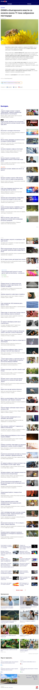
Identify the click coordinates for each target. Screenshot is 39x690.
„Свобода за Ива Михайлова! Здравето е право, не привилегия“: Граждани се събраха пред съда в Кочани (9, 560)
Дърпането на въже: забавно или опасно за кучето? (12, 169)
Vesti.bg (19, 676)
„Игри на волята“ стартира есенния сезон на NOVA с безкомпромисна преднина (6, 572)
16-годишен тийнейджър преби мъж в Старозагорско (11, 322)
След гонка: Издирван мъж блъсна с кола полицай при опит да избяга (11, 189)
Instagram (21, 87)
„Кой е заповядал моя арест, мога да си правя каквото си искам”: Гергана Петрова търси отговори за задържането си (13, 514)
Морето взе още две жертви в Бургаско (11, 389)
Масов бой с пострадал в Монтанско (10, 130)
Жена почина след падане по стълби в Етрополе (6, 584)
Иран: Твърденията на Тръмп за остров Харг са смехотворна (13, 341)
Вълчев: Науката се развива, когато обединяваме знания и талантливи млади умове (12, 159)
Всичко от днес (19, 590)
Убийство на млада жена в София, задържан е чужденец (25, 578)
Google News (10, 87)
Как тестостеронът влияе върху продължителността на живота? (7, 607)
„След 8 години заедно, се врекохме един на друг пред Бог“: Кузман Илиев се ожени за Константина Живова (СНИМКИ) (12, 360)
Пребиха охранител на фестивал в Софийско (13, 294)
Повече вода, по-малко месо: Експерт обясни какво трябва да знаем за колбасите (13, 313)
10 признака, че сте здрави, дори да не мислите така (8, 636)
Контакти (33, 676)
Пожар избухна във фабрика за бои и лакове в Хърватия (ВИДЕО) (13, 436)
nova (2, 665)
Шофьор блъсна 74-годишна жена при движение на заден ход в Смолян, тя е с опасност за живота (11, 285)
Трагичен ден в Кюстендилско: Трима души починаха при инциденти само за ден (12, 198)
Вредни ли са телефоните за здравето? (27, 621)
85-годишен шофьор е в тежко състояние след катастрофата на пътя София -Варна (13, 463)
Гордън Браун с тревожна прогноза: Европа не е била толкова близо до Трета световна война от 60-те (7, 565)
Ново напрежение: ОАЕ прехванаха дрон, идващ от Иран (11, 304)
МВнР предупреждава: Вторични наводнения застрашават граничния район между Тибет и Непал (13, 250)
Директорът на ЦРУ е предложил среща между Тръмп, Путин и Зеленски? (25, 552)
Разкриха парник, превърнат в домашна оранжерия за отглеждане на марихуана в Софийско (12, 533)
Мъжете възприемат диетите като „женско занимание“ (24, 572)
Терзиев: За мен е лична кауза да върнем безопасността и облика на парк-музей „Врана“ (11, 380)
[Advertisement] (19, 96)
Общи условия (11, 687)
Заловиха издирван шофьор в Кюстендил (12, 149)
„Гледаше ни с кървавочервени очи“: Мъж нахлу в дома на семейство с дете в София (25, 547)
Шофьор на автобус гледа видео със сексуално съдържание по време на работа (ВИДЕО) (13, 445)
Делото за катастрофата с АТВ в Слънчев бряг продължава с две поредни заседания (13, 399)
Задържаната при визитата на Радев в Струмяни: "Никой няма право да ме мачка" (9, 669)
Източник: (2, 78)
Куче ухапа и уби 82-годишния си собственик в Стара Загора (6, 578)
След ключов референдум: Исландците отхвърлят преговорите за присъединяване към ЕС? (25, 560)
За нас (27, 675)
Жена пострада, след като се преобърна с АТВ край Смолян (13, 240)
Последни (10, 3)
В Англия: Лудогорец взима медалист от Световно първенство (29, 669)
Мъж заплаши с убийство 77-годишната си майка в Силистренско (12, 426)
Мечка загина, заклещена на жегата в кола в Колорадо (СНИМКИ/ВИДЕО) (13, 140)
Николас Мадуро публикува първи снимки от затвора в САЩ (13, 408)
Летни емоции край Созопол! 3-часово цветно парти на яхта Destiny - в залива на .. (13, 272)
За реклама (29, 675)
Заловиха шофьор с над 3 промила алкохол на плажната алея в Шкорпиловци (13, 473)
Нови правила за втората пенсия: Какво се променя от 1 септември (6, 546)
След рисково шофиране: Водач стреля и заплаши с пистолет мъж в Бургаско (12, 350)
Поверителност (30, 677)
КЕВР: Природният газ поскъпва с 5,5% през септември (24, 584)
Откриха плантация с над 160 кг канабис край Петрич (13, 370)
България (4, 106)
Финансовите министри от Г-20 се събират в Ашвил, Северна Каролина (12, 523)
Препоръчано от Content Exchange (33, 653)
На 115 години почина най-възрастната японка (13, 259)
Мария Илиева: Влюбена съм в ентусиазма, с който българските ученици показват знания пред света (13, 123)
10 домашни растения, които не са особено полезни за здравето (28, 650)
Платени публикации (34, 675)
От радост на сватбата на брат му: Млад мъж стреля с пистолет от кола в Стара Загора (12, 331)
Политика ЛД (35, 677)
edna (22, 663)
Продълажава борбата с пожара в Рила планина (11, 493)
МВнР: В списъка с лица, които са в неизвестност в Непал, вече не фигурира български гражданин (12, 219)
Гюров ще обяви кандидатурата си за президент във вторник (10, 417)
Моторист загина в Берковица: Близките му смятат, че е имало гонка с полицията (6, 553)
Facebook (15, 87)
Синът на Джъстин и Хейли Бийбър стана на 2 (28, 661)
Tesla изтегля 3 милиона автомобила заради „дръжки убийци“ (25, 564)
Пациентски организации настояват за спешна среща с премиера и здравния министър (13, 454)
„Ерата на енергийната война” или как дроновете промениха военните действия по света (9, 662)
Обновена (2, 557)
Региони (29, 3)
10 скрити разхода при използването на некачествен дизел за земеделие (8, 622)
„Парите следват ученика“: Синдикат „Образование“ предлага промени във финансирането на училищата (11, 112)
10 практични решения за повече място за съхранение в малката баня (28, 607)
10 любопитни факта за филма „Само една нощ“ (9, 650)
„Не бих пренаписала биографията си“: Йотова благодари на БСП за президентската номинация (13, 483)
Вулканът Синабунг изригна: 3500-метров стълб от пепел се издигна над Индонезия (12, 178)
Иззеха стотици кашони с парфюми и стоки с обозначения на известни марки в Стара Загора (13, 208)
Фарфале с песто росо (24, 635)
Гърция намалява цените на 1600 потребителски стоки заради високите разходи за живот (11, 503)
